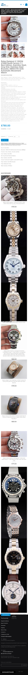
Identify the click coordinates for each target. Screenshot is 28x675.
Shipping (3, 627)
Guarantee (3, 625)
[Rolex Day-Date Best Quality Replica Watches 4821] (14, 266)
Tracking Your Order (5, 634)
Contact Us (3, 632)
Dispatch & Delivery (5, 621)
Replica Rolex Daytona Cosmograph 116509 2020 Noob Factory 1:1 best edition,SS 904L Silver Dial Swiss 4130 (14, 459)
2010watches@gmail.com (8, 651)
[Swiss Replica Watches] (4, 4)
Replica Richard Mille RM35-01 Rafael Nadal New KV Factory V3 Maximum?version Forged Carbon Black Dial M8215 (14, 417)
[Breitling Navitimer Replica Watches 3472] (14, 486)
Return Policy (3, 629)
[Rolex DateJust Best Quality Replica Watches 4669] (14, 302)
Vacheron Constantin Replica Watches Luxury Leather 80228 (14, 614)
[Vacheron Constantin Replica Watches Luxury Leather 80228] (14, 593)
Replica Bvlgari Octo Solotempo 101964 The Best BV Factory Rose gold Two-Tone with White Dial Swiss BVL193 (14, 381)
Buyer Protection (4, 623)
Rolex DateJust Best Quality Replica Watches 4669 (14, 322)
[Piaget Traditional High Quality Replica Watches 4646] (14, 522)
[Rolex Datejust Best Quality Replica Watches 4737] (14, 230)
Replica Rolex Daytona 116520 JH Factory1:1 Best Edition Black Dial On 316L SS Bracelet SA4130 (14, 203)
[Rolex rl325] (14, 557)
